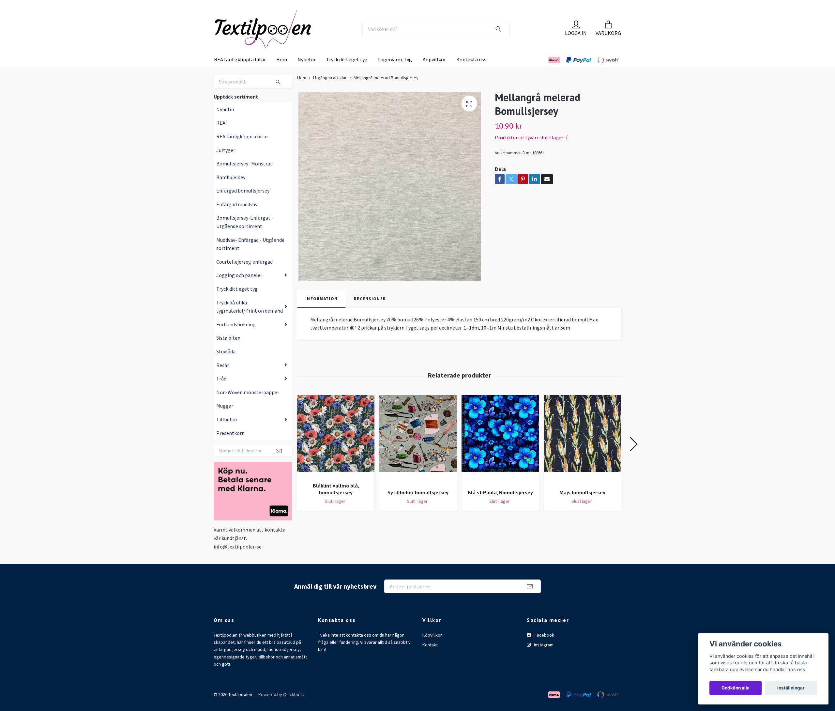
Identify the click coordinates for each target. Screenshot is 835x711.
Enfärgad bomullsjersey (242, 204)
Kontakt (430, 658)
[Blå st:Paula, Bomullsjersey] (500, 452)
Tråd (221, 392)
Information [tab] (321, 312)
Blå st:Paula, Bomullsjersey (500, 505)
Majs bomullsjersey (582, 505)
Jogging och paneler (239, 288)
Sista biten (228, 351)
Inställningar (791, 687)
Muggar (224, 419)
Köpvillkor (434, 73)
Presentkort (230, 446)
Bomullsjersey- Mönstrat (244, 177)
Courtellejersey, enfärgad (244, 275)
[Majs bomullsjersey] (582, 452)
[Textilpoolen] (279, 35)
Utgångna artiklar (330, 91)
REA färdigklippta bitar (240, 73)
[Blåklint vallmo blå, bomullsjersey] (335, 449)
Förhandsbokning (236, 337)
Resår (222, 378)
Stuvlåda (225, 365)
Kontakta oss (471, 73)
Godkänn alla (735, 687)
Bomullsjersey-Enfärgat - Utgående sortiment (244, 235)
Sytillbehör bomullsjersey (417, 505)
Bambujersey (230, 190)
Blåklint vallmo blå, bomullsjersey (336, 502)
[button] (633, 457)
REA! (221, 136)
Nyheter (306, 73)
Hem (281, 73)
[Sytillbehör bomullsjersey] (418, 452)
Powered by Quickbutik (281, 708)
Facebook (544, 648)
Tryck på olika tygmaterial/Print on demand (249, 319)
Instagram (543, 658)
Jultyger (225, 163)
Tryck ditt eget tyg (347, 73)
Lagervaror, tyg (395, 73)
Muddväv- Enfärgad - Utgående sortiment (250, 257)
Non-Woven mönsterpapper (247, 405)
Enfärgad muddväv (236, 217)
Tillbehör (226, 432)
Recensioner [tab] (370, 312)
